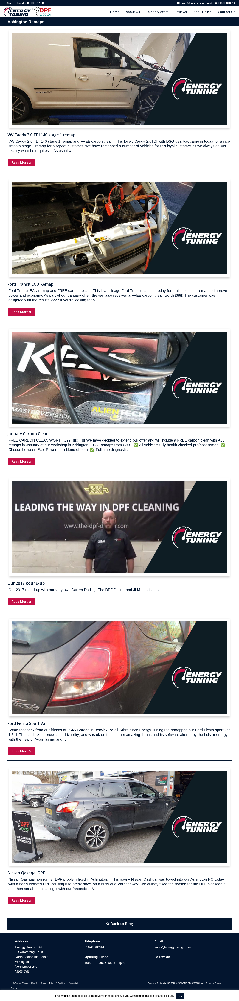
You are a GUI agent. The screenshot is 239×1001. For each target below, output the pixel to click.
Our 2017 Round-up (26, 583)
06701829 (175, 983)
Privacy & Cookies (57, 983)
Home (115, 12)
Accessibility (74, 983)
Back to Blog (121, 923)
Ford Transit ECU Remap (30, 284)
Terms (43, 983)
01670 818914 (226, 2)
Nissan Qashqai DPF (26, 872)
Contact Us (226, 12)
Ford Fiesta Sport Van (27, 723)
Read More (20, 162)
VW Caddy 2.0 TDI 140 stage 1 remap (41, 134)
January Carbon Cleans (28, 433)
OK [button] (180, 995)
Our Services (155, 12)
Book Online (202, 12)
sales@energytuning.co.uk (196, 2)
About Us (133, 12)
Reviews (180, 12)
